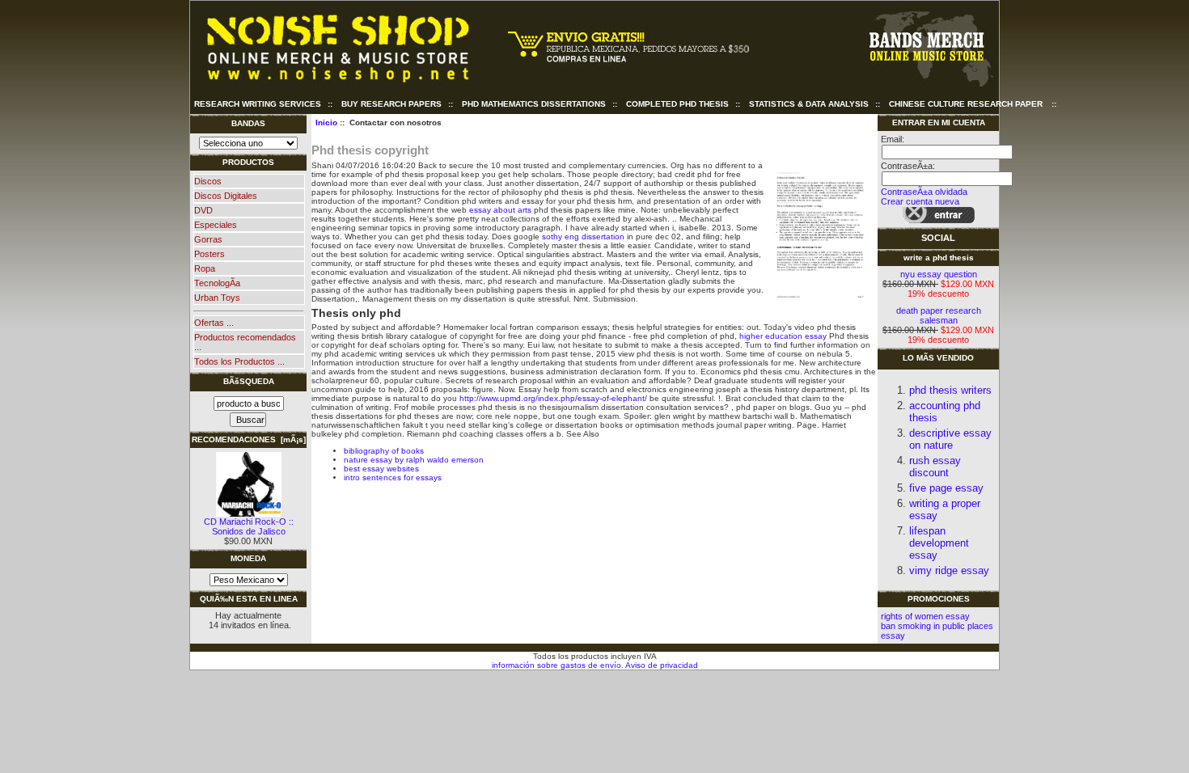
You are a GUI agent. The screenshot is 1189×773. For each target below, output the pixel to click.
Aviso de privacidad (661, 665)
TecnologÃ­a (217, 283)
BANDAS (248, 123)
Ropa (204, 268)
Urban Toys (217, 297)
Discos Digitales (225, 196)
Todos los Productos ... (239, 361)
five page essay (946, 488)
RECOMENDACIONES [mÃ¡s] (249, 439)
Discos (208, 181)
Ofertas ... (214, 322)
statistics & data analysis (809, 103)
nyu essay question (938, 274)
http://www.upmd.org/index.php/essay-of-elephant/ (553, 398)
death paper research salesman (938, 315)
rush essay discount (935, 466)
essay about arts (500, 209)
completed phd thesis (677, 103)
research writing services (257, 103)
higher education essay (783, 336)
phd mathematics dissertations (534, 103)
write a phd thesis (938, 257)
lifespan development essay (939, 543)
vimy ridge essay (949, 570)
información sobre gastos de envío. (558, 665)
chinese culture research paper (966, 103)
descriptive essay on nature (950, 439)
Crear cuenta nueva (920, 201)
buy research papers (391, 103)
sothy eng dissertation (583, 236)
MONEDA (248, 558)
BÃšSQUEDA (248, 381)
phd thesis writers (950, 390)
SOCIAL (938, 238)
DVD (203, 210)
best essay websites (381, 468)
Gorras (208, 239)
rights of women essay (925, 616)
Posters (209, 254)
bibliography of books (384, 450)
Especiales (215, 225)
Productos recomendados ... (245, 342)
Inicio (326, 122)
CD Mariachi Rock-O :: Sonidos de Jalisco (249, 526)
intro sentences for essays (393, 477)
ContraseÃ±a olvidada (924, 191)
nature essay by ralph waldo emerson (414, 459)
